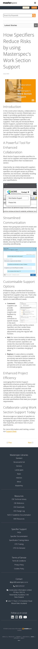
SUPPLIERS (16, 638)
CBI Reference (19, 503)
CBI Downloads (19, 507)
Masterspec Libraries (19, 455)
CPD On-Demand (19, 548)
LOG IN (34, 7)
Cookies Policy (19, 569)
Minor (19, 482)
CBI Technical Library (19, 499)
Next (29, 442)
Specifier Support (19, 529)
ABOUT (22, 638)
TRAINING (18, 636)
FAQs (19, 532)
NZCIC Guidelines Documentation (19, 515)
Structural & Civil (19, 462)
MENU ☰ (4, 636)
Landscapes (19, 470)
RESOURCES (26, 636)
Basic (19, 474)
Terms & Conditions (19, 561)
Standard (19, 458)
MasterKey (19, 486)
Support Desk (11, 431)
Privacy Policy (19, 565)
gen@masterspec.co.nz (20, 582)
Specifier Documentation (19, 536)
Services (19, 466)
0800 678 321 (20, 586)
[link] (27, 7)
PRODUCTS (11, 636)
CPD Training (19, 544)
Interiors (19, 478)
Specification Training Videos (19, 540)
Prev (10, 442)
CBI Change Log (19, 511)
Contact (19, 579)
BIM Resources (19, 519)
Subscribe (26, 7)
